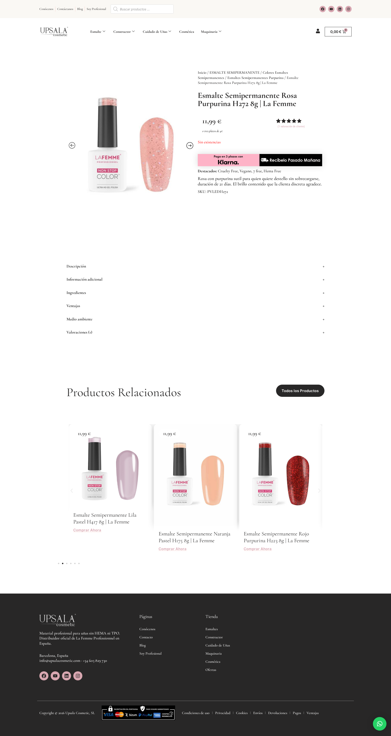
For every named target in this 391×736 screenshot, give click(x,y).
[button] (195, 266)
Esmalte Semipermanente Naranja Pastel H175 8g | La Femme (109, 537)
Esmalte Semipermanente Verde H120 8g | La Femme (277, 537)
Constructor (122, 31)
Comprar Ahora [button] (87, 549)
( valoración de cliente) (291, 126)
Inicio (202, 72)
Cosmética (186, 31)
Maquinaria (209, 31)
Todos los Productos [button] (300, 390)
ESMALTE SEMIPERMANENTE (235, 72)
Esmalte (95, 31)
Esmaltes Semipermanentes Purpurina (255, 78)
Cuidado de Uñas (155, 31)
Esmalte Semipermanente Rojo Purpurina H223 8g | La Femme (191, 537)
